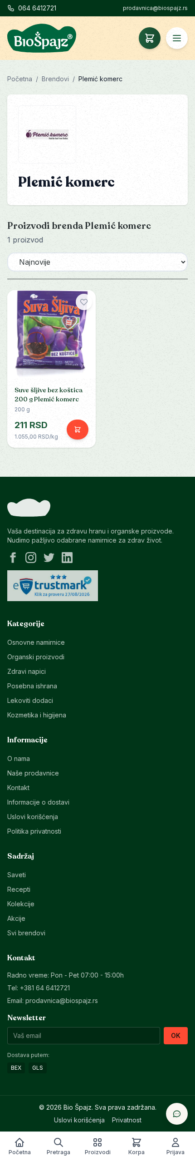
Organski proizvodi (35, 657)
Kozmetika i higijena (36, 715)
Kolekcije (20, 904)
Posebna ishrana (32, 686)
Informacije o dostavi (38, 802)
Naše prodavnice (33, 773)
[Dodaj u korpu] (77, 430)
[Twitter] (49, 557)
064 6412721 (37, 8)
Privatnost (126, 1120)
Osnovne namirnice (36, 642)
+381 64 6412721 (45, 988)
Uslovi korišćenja (32, 816)
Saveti (16, 875)
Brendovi (55, 79)
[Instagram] (30, 557)
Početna (19, 79)
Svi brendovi (26, 933)
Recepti (18, 889)
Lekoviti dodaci (30, 700)
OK (175, 1035)
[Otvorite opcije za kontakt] (177, 1114)
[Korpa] (150, 38)
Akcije (16, 918)
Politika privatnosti (34, 831)
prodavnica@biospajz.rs (155, 8)
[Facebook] (12, 557)
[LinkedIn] (67, 557)
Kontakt (18, 787)
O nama (18, 758)
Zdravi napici (26, 671)
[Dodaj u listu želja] (84, 302)
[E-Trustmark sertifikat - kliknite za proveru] (52, 585)
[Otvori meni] (177, 38)
